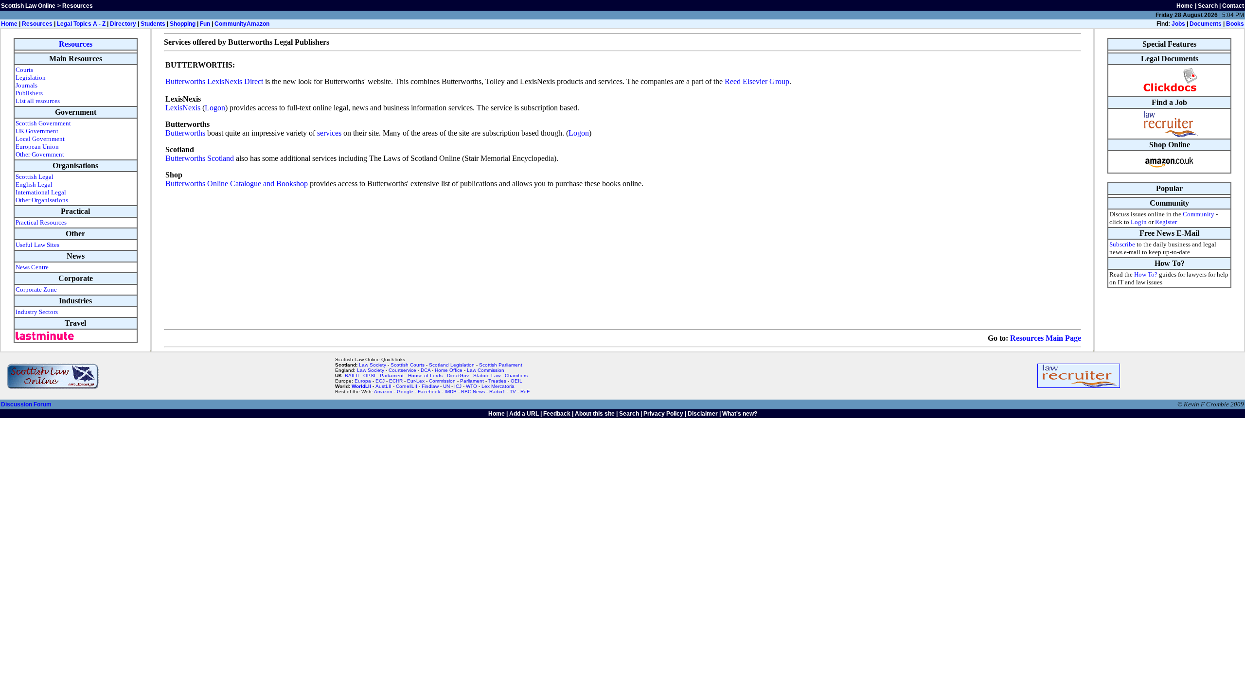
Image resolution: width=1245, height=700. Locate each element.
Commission (442, 381)
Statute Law (486, 375)
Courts (24, 69)
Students (153, 23)
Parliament (392, 375)
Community (230, 23)
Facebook (429, 391)
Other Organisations (42, 200)
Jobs (1178, 23)
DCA (425, 370)
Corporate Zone (36, 289)
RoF (525, 391)
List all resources (38, 101)
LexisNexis (182, 108)
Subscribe (1122, 244)
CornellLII (406, 386)
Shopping (183, 23)
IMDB (451, 391)
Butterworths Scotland (199, 158)
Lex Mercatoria (498, 386)
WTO (471, 386)
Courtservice (402, 370)
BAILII (352, 375)
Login (1139, 222)
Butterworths (185, 133)
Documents (1206, 23)
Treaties (497, 381)
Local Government (40, 138)
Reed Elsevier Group (757, 81)
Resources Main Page (1045, 338)
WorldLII (361, 386)
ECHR (396, 381)
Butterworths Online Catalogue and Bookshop (236, 183)
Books (1235, 23)
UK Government (37, 131)
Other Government (40, 154)
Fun (205, 23)
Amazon (258, 23)
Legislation (31, 77)
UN (446, 386)
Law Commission (485, 370)
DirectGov (458, 375)
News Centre (32, 267)
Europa (363, 381)
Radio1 (497, 391)
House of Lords (425, 375)
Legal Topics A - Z (81, 23)
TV (513, 391)
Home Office (448, 370)
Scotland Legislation (452, 365)
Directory (123, 23)
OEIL (516, 381)
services (329, 133)
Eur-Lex (416, 381)
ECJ (380, 381)
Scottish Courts (408, 365)
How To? (1145, 274)
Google (405, 391)
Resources (37, 23)
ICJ (458, 386)
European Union (37, 146)
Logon (215, 108)
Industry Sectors (37, 311)
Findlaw (430, 386)
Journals (26, 85)
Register (1166, 222)
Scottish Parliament (500, 365)
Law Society (372, 365)
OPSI (369, 375)
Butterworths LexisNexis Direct (214, 81)
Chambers (516, 375)
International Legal (41, 192)
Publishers (29, 93)
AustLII (383, 386)
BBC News (473, 391)
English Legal (34, 184)
